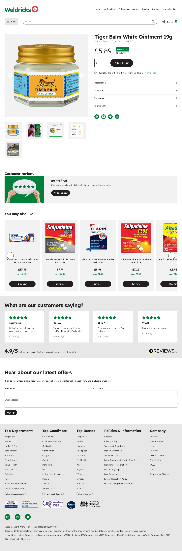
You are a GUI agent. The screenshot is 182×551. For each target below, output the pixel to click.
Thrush (45, 483)
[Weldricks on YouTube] (28, 517)
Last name (98, 388)
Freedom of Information (115, 465)
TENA (79, 474)
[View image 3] (56, 130)
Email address (11, 400)
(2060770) (52, 527)
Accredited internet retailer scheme (129, 531)
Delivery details (149, 73)
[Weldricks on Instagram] (17, 517)
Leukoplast (81, 450)
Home (97, 9)
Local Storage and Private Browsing (120, 460)
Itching (45, 479)
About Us (154, 436)
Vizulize (80, 483)
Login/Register (170, 9)
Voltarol (79, 488)
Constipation (48, 450)
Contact (155, 9)
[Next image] (81, 75)
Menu (13, 21)
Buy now (22, 284)
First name (10, 388)
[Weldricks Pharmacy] (23, 9)
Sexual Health (11, 465)
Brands (106, 41)
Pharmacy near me (130, 9)
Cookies (108, 436)
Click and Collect (157, 455)
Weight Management (14, 488)
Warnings (99, 98)
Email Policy (155, 460)
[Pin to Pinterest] (110, 116)
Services (111, 9)
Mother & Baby (11, 446)
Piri (78, 465)
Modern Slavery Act (113, 450)
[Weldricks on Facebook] (7, 517)
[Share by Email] (117, 116)
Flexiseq (80, 441)
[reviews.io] (163, 351)
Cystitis (45, 460)
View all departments (15, 494)
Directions (99, 90)
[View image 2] (35, 130)
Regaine (80, 469)
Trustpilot (71, 352)
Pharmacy (9, 455)
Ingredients (100, 106)
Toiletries (9, 474)
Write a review (61, 193)
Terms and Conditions (114, 446)
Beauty (8, 441)
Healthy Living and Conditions (118, 483)
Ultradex (80, 479)
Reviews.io (57, 352)
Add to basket (122, 63)
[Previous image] (10, 75)
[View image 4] (78, 130)
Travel (7, 479)
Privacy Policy (110, 441)
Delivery (154, 450)
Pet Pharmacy (11, 450)
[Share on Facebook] (96, 116)
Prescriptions (11, 460)
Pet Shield (81, 460)
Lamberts (80, 446)
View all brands (84, 494)
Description (100, 82)
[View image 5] (14, 149)
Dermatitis (47, 465)
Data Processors (111, 474)
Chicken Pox (48, 436)
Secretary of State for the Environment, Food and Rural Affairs (83, 531)
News (152, 446)
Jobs (152, 469)
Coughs (46, 455)
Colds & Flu (47, 446)
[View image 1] (14, 130)
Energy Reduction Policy (115, 479)
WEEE (152, 465)
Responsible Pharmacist (161, 474)
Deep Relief (81, 436)
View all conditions (52, 494)
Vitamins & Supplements (16, 483)
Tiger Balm (117, 41)
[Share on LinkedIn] (103, 116)
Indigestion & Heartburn (53, 474)
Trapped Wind (48, 488)
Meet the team (156, 441)
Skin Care (9, 469)
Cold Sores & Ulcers (51, 441)
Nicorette (80, 455)
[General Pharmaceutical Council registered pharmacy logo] (30, 505)
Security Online (111, 455)
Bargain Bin (10, 436)
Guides (145, 9)
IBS (43, 469)
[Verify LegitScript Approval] (71, 505)
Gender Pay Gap (112, 469)
